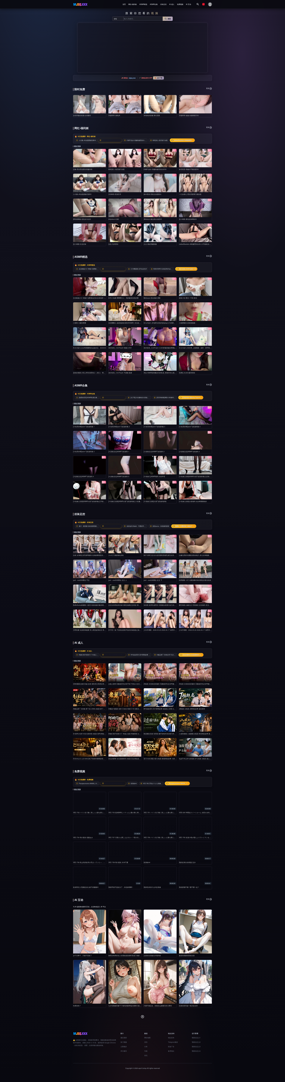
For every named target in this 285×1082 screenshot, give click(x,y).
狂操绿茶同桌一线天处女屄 (188, 1006)
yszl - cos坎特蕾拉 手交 (81, 580)
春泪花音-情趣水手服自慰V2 (189, 169)
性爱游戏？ (77, 1006)
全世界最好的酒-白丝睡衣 (82, 115)
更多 (207, 88)
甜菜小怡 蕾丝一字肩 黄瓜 (188, 298)
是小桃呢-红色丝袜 (79, 244)
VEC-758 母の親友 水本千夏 (118, 862)
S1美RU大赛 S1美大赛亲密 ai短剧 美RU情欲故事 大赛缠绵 (93, 734)
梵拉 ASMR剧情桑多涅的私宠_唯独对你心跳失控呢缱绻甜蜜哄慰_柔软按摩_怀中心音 (173, 373)
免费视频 (180, 4)
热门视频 (124, 1042)
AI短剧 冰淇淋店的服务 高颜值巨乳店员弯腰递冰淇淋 (162, 684)
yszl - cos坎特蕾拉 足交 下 (153, 580)
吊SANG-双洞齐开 (114, 194)
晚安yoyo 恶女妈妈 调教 (152, 298)
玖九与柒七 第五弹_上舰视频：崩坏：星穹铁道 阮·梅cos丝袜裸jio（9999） (205, 348)
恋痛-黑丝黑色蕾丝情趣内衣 (82, 169)
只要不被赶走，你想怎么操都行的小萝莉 (158, 1006)
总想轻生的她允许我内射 (152, 955)
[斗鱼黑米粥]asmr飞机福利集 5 (84, 451)
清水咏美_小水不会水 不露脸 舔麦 (120, 373)
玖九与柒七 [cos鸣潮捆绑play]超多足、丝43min (89, 348)
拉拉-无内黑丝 (113, 244)
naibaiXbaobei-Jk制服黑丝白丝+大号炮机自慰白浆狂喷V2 (199, 244)
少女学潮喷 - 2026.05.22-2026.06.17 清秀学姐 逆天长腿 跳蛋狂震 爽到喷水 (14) (207, 630)
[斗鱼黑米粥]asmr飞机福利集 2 (119, 426)
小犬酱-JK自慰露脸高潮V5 (82, 194)
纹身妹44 (147, 862)
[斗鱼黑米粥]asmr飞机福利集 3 (154, 426)
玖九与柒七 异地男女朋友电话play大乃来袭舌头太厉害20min (165, 323)
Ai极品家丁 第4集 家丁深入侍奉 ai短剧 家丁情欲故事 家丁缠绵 (94, 709)
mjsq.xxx (132, 78)
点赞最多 (124, 1046)
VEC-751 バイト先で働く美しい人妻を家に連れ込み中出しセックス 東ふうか (171, 812)
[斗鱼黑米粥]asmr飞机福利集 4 (189, 426)
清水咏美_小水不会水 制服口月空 (120, 348)
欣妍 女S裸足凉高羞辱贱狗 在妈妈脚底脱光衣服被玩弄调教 (93, 555)
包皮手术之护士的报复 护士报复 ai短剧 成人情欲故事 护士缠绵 (201, 759)
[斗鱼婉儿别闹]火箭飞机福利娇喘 (155, 501)
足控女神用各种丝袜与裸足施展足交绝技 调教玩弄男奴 (127, 605)
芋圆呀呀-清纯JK (114, 115)
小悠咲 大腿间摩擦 (79, 323)
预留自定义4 (196, 1051)
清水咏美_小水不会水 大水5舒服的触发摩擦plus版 (161, 348)
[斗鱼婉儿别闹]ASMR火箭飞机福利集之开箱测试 (90, 501)
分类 (145, 1046)
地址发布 (171, 1037)
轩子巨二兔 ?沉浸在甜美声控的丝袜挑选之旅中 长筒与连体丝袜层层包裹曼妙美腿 (136, 630)
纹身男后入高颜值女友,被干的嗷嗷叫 (86, 887)
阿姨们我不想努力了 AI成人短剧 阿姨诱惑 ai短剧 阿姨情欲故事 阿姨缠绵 (133, 734)
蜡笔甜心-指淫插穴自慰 (116, 169)
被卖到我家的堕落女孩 (187, 955)
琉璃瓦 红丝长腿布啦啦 (187, 373)
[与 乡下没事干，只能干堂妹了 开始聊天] (89, 931)
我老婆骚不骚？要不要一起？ (189, 887)
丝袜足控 (163, 4)
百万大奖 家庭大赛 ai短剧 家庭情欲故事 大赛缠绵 (161, 759)
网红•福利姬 (132, 4)
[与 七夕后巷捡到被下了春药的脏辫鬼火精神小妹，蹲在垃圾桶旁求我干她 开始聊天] (124, 982)
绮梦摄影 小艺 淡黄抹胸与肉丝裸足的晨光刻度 (195, 580)
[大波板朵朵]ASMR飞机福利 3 (189, 451)
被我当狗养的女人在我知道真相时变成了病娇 (124, 955)
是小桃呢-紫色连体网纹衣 (188, 219)
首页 (124, 4)
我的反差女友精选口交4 (187, 862)
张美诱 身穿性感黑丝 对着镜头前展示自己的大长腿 (161, 605)
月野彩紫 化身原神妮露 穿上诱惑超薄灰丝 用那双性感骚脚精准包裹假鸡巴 (98, 630)
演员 (145, 1042)
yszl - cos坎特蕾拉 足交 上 (117, 580)
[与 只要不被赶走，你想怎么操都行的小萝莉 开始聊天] (160, 982)
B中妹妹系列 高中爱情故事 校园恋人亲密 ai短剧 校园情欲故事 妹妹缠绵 (168, 709)
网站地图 (147, 1037)
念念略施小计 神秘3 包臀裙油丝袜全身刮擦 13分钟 (90, 298)
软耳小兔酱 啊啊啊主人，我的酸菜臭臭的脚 (123, 298)
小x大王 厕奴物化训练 (116, 555)
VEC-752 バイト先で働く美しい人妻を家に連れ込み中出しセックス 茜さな (99, 812)
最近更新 (124, 1037)
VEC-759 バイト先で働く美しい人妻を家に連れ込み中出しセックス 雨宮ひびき (171, 837)
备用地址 (171, 1051)
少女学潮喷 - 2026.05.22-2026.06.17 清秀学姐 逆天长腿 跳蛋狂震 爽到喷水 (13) (172, 630)
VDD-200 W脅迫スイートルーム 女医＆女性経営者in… (198, 812)
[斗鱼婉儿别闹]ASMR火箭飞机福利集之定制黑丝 (195, 476)
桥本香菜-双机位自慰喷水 (152, 194)
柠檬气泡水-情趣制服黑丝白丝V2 (155, 169)
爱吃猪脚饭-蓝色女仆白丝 (82, 219)
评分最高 (124, 1051)
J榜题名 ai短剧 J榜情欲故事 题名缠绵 (192, 709)
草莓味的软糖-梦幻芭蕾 (152, 115)
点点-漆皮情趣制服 (150, 244)
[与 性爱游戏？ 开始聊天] (89, 982)
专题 (145, 1051)
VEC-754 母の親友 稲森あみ (83, 837)
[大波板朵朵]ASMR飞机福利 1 (118, 451)
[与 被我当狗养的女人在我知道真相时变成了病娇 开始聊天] (124, 931)
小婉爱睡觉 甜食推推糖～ (188, 323)
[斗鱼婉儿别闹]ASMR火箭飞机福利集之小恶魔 (124, 501)
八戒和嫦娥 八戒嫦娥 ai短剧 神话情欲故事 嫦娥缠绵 (197, 734)
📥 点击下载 (158, 78)
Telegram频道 (173, 1042)
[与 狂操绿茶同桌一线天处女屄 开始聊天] (195, 982)
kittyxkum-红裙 (113, 219)
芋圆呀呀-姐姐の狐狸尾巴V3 (189, 115)
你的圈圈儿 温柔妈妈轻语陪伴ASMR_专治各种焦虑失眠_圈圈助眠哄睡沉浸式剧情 (136, 323)
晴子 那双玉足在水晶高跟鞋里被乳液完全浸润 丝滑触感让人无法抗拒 (167, 555)
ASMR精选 (143, 4)
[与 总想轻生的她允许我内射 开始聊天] (160, 931)
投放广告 (171, 1046)
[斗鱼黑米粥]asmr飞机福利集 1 (84, 426)
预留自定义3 (196, 1046)
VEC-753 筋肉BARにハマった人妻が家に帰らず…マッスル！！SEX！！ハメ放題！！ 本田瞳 (140, 812)
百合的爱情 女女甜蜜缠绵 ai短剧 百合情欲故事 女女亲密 (127, 759)
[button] (80, 48)
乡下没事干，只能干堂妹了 (82, 955)
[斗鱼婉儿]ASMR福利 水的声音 (154, 476)
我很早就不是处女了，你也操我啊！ (120, 887)
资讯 (145, 1055)
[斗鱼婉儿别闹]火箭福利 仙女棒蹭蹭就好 (193, 501)
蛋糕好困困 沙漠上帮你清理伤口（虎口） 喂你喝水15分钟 (93, 373)
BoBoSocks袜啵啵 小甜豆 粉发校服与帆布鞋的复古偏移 (92, 605)
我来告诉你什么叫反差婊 (152, 887)
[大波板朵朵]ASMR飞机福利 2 (154, 451)
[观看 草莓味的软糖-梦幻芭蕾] (160, 104)
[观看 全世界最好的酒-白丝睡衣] (89, 104)
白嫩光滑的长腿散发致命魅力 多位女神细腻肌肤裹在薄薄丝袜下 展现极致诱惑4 (206, 555)
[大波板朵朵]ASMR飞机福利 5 (118, 476)
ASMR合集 (154, 4)
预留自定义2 (196, 1042)
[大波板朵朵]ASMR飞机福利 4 (83, 476)
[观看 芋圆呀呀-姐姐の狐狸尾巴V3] (195, 104)
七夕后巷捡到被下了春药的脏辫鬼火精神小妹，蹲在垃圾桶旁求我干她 (132, 1006)
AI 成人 (171, 4)
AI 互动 (188, 4)
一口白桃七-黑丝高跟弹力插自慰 (190, 194)
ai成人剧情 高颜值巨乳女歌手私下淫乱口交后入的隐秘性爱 (128, 684)
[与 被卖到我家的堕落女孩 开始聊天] (195, 931)
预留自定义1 (196, 1037)
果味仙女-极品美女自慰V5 (153, 219)
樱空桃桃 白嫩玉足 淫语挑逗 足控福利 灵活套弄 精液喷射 (199, 605)
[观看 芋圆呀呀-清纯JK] (124, 104)
